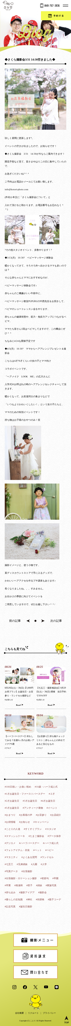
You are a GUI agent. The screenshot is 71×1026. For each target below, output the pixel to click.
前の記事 (15, 620)
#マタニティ (11, 857)
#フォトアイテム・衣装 (17, 850)
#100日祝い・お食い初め (18, 786)
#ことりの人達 (12, 829)
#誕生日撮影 (25, 906)
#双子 (29, 885)
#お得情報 (10, 822)
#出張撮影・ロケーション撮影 (21, 878)
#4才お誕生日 (48, 800)
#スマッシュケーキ (15, 836)
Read (18, 705)
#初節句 (44, 878)
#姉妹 (39, 885)
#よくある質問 (29, 857)
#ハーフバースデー (29, 843)
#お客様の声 (25, 815)
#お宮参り (41, 815)
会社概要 (19, 1013)
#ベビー (49, 850)
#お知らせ (9, 700)
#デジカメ (10, 843)
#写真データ (11, 871)
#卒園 (55, 878)
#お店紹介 (55, 815)
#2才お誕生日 (12, 800)
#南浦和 (18, 885)
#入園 (34, 864)
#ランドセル (47, 857)
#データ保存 (54, 836)
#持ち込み (10, 892)
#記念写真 (10, 906)
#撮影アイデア (27, 892)
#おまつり (10, 815)
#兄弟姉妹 (22, 864)
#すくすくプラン (33, 829)
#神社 (29, 899)
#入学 (44, 864)
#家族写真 (51, 885)
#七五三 (9, 864)
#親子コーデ (54, 899)
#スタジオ (50, 829)
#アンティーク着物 (33, 808)
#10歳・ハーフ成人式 (46, 786)
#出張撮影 (26, 871)
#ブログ (8, 748)
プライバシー (49, 1013)
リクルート (33, 1013)
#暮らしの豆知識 (14, 899)
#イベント (52, 808)
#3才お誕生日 (30, 800)
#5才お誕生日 (12, 808)
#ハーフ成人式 (50, 843)
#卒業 (8, 885)
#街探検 (40, 899)
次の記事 (56, 620)
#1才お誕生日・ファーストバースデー (25, 793)
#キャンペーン (41, 822)
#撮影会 (42, 892)
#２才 (52, 793)
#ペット (37, 850)
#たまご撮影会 (36, 836)
